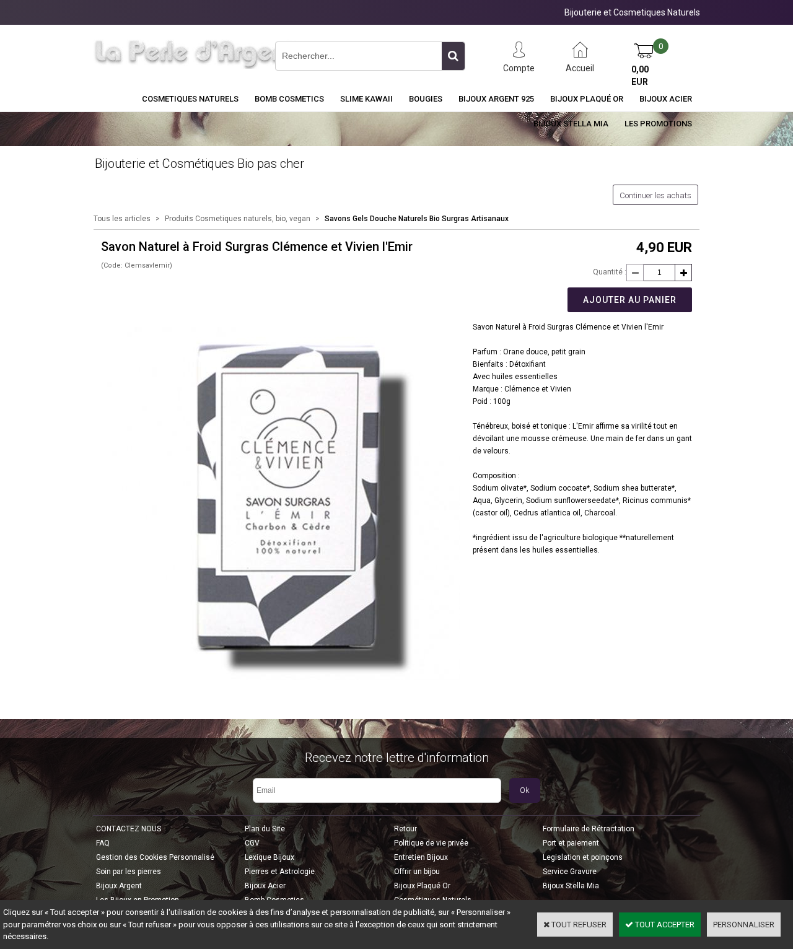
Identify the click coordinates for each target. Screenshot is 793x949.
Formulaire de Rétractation (588, 828)
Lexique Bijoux (269, 857)
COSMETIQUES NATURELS (190, 98)
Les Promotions (658, 123)
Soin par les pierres (128, 871)
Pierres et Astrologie (280, 871)
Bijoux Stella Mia (570, 123)
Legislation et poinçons (583, 857)
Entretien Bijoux (421, 857)
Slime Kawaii (366, 98)
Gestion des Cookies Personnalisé (155, 857)
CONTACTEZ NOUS (128, 828)
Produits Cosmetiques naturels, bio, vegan (237, 218)
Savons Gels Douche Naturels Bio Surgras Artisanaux (417, 218)
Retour (405, 828)
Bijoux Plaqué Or (586, 98)
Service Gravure (570, 871)
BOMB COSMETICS (289, 98)
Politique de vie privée (431, 843)
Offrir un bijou (417, 871)
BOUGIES (425, 98)
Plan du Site (265, 828)
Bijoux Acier (665, 98)
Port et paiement (571, 843)
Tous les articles (122, 218)
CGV (252, 843)
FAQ (103, 843)
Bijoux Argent (119, 885)
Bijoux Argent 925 (496, 98)
